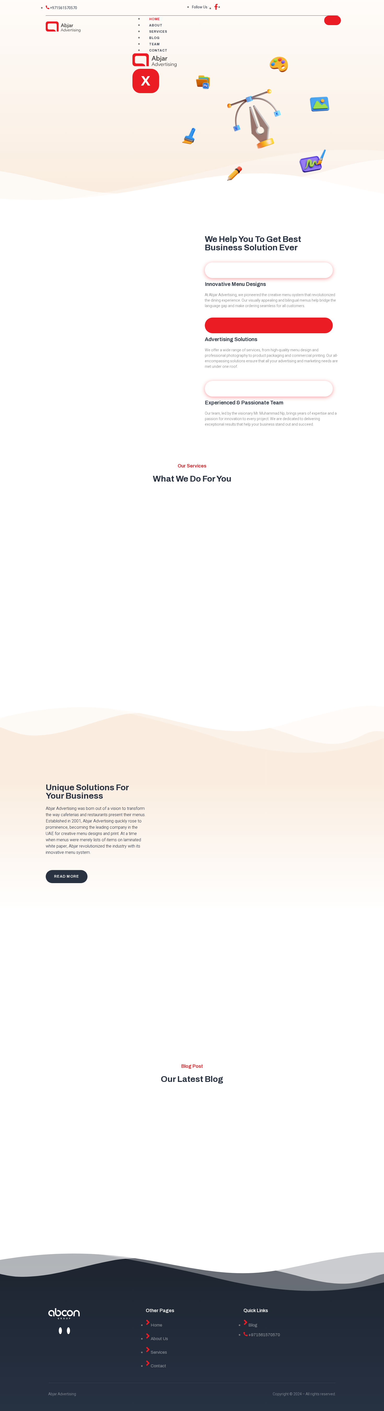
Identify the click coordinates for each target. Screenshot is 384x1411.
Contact (158, 50)
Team (154, 44)
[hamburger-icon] (332, 20)
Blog (154, 38)
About (155, 25)
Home (154, 19)
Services (158, 31)
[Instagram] (68, 1330)
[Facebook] (60, 1330)
